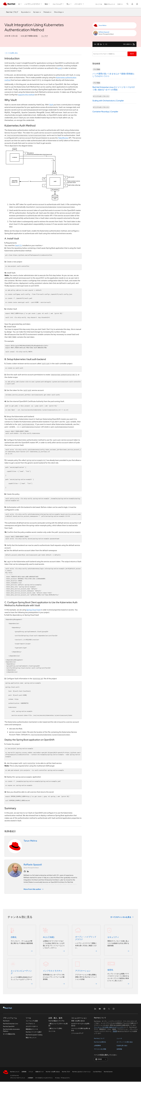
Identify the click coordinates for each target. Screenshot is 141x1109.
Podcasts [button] (47, 12)
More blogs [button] (58, 12)
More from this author (32, 889)
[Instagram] (113, 1009)
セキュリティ (113, 937)
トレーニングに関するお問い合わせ (80, 1029)
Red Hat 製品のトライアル (56, 1021)
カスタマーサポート (32, 1026)
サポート (120, 4)
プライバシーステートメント (17, 1078)
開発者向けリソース (32, 1029)
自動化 (13, 937)
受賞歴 (115, 1031)
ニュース (119, 1038)
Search (132, 54)
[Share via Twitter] (103, 44)
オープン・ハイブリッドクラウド (85, 938)
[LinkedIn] (95, 1009)
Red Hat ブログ (12, 12)
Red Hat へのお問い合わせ (53, 1071)
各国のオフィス (39, 1071)
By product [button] (25, 12)
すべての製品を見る (9, 1034)
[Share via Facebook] (98, 44)
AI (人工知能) (48, 937)
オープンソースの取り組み (125, 1042)
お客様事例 (97, 1045)
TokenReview (63, 138)
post (59, 68)
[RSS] (134, 44)
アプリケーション (83, 971)
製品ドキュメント (109, 4)
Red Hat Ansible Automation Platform (11, 1030)
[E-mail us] (106, 44)
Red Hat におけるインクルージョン (81, 1071)
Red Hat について (99, 1038)
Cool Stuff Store (97, 1071)
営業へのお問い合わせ (78, 1021)
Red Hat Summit (108, 1071)
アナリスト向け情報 (100, 1049)
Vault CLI (18, 245)
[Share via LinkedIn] (101, 44)
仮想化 (110, 970)
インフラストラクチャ (52, 971)
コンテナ (44, 36)
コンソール (98, 4)
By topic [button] (36, 12)
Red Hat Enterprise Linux (10, 1023)
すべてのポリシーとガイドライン (44, 1078)
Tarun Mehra (102, 25)
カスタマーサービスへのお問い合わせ (80, 1024)
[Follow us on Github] (25, 871)
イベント (31, 1071)
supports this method (26, 94)
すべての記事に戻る (12, 53)
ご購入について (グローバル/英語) (58, 1024)
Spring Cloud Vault (33, 610)
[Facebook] (104, 1009)
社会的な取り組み (122, 1045)
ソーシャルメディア (77, 1033)
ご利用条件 (30, 1078)
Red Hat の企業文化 (100, 1042)
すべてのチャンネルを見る (120, 917)
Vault (51, 104)
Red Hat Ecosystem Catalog (34, 1035)
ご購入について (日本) (55, 1028)
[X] (109, 1009)
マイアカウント (30, 1023)
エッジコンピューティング (21, 972)
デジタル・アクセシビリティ (62, 1078)
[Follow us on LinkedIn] (28, 871)
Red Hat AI (6, 1021)
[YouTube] (100, 1009)
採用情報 (119, 1049)
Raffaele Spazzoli (104, 32)
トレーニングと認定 (32, 1021)
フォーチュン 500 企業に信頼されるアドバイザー (109, 1027)
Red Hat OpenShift (8, 1026)
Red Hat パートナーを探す (34, 1032)
